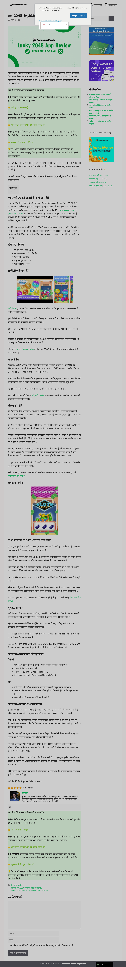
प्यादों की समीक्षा (102, 179)
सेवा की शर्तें (83, 964)
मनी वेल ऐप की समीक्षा (16, 476)
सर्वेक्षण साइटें (112, 5)
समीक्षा (20, 885)
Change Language (78, 16)
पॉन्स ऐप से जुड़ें (93, 179)
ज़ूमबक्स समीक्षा (102, 182)
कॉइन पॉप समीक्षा (38, 395)
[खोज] (111, 18)
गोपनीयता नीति (75, 964)
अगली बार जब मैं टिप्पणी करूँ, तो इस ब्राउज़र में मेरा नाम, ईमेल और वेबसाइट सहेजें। (42, 945)
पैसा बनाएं (14, 885)
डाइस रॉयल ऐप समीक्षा (25, 349)
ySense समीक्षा (104, 175)
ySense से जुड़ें (94, 175)
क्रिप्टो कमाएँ (97, 5)
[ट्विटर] (10, 807)
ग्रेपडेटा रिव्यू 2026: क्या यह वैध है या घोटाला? (26, 888)
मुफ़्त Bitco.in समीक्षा (108, 186)
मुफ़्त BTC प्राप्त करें (95, 186)
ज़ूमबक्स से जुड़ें (93, 182)
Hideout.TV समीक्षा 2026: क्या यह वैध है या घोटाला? (29, 891)
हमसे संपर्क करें (66, 964)
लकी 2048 (12, 308)
